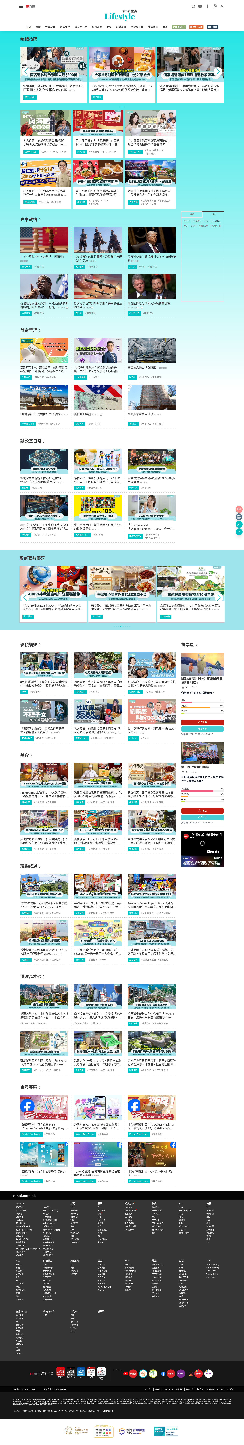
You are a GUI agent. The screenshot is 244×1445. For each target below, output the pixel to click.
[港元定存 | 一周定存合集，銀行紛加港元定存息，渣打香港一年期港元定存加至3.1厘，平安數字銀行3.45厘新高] (98, 1043)
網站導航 (210, 1389)
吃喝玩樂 (47, 1233)
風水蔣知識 (30, 202)
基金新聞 (101, 1268)
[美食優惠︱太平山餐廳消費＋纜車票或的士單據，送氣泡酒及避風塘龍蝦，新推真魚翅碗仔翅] (122, 64)
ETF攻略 (46, 1214)
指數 (99, 1214)
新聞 (72, 1204)
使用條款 (200, 1389)
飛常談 (132, 267)
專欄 (165, 27)
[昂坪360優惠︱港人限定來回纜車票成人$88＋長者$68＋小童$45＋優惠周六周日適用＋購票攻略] (44, 886)
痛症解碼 (19, 1328)
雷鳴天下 (26, 267)
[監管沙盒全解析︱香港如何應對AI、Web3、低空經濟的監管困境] (44, 461)
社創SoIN (74, 1312)
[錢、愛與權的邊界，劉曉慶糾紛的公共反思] (152, 711)
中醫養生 (19, 1319)
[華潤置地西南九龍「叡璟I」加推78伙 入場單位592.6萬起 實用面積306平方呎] (44, 1043)
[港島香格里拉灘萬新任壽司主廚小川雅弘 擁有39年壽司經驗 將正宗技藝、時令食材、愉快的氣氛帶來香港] (98, 775)
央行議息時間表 (49, 1293)
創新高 (100, 1223)
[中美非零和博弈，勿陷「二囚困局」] (44, 240)
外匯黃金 (47, 1261)
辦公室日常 (81, 27)
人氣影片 (47, 1207)
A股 (18, 1261)
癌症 (18, 1322)
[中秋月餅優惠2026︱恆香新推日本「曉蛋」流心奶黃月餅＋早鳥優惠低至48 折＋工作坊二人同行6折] (191, 583)
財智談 (132, 377)
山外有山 (133, 738)
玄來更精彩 (81, 692)
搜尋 (72, 1236)
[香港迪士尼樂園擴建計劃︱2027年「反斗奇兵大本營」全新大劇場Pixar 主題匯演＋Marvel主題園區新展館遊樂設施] (150, 173)
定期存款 (47, 1271)
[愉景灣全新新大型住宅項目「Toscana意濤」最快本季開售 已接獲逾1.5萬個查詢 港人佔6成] (152, 996)
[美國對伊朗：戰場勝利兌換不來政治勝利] (152, 240)
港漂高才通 (137, 27)
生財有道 (26, 377)
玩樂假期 (165, 97)
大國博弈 (19, 1220)
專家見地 (101, 1281)
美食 (109, 27)
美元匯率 (47, 1281)
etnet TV (187, 221)
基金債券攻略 (28, 424)
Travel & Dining (212, 1274)
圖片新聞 (74, 1223)
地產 (154, 1261)
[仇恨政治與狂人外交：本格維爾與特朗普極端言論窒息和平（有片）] (44, 286)
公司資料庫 (102, 1239)
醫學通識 (19, 1315)
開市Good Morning (50, 1211)
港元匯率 (47, 1277)
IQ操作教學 (20, 1252)
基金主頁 (101, 1265)
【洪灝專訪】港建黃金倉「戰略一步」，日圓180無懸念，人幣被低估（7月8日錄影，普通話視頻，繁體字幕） (202, 863)
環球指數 (210, 1211)
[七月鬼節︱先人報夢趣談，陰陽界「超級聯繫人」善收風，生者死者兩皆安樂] (98, 665)
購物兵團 (81, 152)
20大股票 (101, 1220)
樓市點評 (133, 424)
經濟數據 (47, 1287)
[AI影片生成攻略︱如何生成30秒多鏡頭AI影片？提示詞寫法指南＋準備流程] (44, 508)
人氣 (213, 215)
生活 (186, 226)
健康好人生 (179, 27)
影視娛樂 (97, 27)
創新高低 (210, 1230)
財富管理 (65, 27)
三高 (18, 1331)
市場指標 (47, 1290)
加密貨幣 (74, 1261)
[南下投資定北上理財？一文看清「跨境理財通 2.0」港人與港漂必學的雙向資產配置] (98, 996)
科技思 (25, 488)
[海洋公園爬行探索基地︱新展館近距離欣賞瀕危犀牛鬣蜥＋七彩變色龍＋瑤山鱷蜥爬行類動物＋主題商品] (190, 64)
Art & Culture (211, 1271)
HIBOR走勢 (47, 1296)
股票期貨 (128, 1214)
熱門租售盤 (156, 1271)
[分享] (239, 524)
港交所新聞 (75, 1233)
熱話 (38, 27)
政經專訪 (19, 1217)
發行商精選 (156, 1226)
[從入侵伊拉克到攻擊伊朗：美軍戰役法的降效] (98, 286)
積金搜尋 (128, 1277)
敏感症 (19, 1341)
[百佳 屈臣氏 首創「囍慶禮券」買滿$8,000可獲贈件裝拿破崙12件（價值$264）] (98, 123)
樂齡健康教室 (21, 1233)
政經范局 (80, 267)
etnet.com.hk (24, 1195)
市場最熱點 (81, 377)
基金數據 (101, 1284)
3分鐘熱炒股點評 (50, 1220)
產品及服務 (48, 1255)
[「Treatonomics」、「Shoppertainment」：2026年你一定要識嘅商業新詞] (152, 508)
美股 (208, 1204)
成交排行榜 (156, 1274)
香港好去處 (196, 27)
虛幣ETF (73, 1274)
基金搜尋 (101, 1274)
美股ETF (182, 1230)
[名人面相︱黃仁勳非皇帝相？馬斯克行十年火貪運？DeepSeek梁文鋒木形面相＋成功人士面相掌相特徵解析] (45, 173)
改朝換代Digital (82, 535)
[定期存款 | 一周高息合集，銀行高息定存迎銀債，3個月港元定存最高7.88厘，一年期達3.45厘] (44, 350)
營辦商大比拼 (130, 1271)
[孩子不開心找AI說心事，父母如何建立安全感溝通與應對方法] (53, 64)
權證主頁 (155, 1207)
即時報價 (101, 1211)
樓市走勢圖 (156, 1281)
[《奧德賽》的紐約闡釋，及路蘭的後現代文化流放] (98, 240)
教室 (154, 1233)
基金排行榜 (102, 1271)
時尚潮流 (19, 1255)
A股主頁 (19, 1265)
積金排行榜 (129, 1284)
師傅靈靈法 (20, 1242)
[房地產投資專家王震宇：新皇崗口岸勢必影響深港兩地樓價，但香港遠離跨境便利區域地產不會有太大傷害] (152, 1043)
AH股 (100, 1233)
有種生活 (47, 1252)
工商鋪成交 (156, 1277)
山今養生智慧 (48, 1242)
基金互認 (101, 1290)
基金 (100, 1261)
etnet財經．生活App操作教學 (28, 1249)
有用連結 (220, 1389)
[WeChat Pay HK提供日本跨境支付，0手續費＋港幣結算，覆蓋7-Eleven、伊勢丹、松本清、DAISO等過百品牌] (98, 886)
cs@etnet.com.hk (59, 1389)
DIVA (193, 226)
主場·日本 (133, 960)
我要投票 (202, 722)
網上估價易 (156, 1290)
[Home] (30, 6)
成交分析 (155, 1220)
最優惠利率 (48, 1300)
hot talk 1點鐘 (21, 1211)
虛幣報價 (74, 1271)
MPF (127, 1261)
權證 (154, 1204)
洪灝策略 (19, 1236)
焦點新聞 (74, 1214)
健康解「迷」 (31, 152)
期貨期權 (129, 1204)
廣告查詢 (169, 1389)
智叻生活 (133, 488)
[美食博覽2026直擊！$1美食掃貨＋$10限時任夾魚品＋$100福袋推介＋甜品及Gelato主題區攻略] (44, 822)
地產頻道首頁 (157, 1265)
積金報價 (128, 1274)
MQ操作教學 (48, 1249)
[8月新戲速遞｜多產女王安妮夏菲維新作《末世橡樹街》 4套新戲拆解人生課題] (44, 665)
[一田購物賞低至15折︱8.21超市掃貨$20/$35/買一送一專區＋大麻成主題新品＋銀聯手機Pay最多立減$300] (98, 933)
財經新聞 (197, 221)
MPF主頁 (128, 1265)
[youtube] (200, 6)
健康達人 (47, 1236)
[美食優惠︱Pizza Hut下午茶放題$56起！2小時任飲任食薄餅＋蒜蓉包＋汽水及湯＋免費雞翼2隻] (98, 822)
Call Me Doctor (49, 1223)
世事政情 (50, 27)
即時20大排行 (157, 1223)
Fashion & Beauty (212, 1265)
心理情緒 (19, 1338)
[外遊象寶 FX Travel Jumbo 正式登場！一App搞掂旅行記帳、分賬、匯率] (98, 1107)
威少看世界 (134, 313)
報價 (181, 1217)
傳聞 (72, 1226)
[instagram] (215, 6)
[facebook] (207, 6)
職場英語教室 (135, 536)
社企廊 (73, 1328)
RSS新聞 (230, 1389)
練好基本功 (48, 1246)
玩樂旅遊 (121, 27)
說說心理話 (48, 1226)
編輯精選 (28, 40)
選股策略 (210, 1233)
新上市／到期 (157, 1230)
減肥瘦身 (19, 1344)
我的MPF (128, 1290)
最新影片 (19, 1207)
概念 (208, 1223)
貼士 (72, 1230)
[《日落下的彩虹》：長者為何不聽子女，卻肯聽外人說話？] (44, 711)
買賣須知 (155, 1287)
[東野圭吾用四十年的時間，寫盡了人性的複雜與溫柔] (98, 508)
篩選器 (182, 1220)
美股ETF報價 (184, 1233)
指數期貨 (128, 1207)
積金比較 (128, 1281)
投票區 (187, 645)
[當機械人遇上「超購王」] (152, 350)
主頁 (28, 27)
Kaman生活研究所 (23, 1226)
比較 (181, 1223)
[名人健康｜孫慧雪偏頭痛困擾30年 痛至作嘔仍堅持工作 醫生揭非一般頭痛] (150, 123)
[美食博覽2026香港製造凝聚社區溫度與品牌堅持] (152, 461)
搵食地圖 (97, 97)
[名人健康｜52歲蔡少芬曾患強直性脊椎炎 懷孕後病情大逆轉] (152, 665)
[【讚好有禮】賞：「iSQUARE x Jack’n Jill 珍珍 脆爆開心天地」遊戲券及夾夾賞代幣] (152, 1107)
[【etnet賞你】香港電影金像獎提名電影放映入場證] (98, 1154)
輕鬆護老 (19, 1334)
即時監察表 (129, 1230)
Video (72, 1331)
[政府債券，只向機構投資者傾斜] (44, 397)
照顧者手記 (27, 738)
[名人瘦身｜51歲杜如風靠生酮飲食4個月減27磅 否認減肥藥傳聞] (98, 711)
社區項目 (74, 1325)
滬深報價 (19, 1274)
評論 (207, 221)
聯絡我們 (179, 1389)
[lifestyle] (121, 15)
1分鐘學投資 (21, 1246)
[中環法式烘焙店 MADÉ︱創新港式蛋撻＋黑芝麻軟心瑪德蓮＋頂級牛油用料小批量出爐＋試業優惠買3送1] (152, 822)
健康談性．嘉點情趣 (51, 1230)
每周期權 (128, 1220)
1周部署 (19, 1214)
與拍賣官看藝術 (22, 1239)
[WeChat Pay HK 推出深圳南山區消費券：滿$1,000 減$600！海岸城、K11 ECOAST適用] (53, 583)
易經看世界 (48, 1239)
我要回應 (202, 729)
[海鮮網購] (239, 516)
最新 (192, 215)
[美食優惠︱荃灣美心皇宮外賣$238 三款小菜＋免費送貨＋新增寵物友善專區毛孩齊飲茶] (152, 775)
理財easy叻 (74, 1242)
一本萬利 (47, 1217)
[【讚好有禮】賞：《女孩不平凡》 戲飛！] (152, 1154)
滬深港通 (19, 1271)
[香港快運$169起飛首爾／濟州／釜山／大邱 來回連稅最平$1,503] (44, 933)
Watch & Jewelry (212, 1268)
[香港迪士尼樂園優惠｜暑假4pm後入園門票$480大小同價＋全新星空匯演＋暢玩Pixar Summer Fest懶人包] (122, 583)
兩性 (18, 1347)
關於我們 (148, 1389)
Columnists (210, 1277)
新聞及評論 (129, 1223)
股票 (100, 1204)
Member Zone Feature (31, 1134)
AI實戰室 (29, 97)
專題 (72, 1315)
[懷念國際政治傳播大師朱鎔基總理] (152, 286)
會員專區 (153, 27)
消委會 (19, 1354)
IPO (99, 1236)
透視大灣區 (75, 1239)
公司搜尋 (19, 1300)
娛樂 (24, 692)
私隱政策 (189, 1389)
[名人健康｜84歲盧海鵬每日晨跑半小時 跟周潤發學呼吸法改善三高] (45, 123)
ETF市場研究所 (185, 1211)
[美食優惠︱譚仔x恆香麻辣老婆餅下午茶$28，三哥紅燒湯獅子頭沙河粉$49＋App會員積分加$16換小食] (98, 173)
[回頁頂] (239, 531)
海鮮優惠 (213, 27)
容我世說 (26, 313)
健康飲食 (19, 1325)
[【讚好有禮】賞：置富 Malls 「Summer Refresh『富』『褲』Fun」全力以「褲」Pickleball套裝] (44, 1107)
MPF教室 (128, 1287)
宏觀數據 (210, 1214)
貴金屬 (46, 1284)
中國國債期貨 (130, 1211)
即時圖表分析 (130, 1226)
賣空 (99, 1226)
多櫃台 (100, 1242)
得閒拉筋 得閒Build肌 (24, 1230)
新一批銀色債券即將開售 (195, 767)
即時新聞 (74, 1217)
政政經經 (80, 424)
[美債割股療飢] (98, 397)
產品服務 (158, 1389)
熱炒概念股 (102, 1230)
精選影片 (218, 858)
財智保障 (133, 1024)
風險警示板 (20, 1290)
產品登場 (101, 1277)
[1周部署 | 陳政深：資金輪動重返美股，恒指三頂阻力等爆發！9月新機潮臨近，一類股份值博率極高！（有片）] (98, 350)
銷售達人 (80, 488)
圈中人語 (74, 1322)
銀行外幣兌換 (48, 1274)
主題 (181, 1214)
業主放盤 (155, 1293)
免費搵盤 (155, 1296)
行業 (99, 1217)
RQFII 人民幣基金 (104, 1287)
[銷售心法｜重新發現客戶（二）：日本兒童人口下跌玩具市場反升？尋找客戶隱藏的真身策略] (98, 461)
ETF (181, 1204)
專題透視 (216, 221)
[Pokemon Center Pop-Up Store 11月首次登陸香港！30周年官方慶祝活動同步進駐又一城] (152, 886)
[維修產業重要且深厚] (152, 397)
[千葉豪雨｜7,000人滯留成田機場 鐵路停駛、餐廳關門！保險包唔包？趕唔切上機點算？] (152, 933)
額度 (18, 1268)
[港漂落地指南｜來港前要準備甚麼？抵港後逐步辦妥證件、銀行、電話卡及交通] (44, 996)
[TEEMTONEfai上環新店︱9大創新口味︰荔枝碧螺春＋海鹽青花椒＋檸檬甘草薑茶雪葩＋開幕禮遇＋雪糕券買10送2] (44, 775)
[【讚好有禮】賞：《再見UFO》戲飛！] (44, 1154)
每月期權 (128, 1217)
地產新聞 (155, 1284)
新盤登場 (155, 1268)
